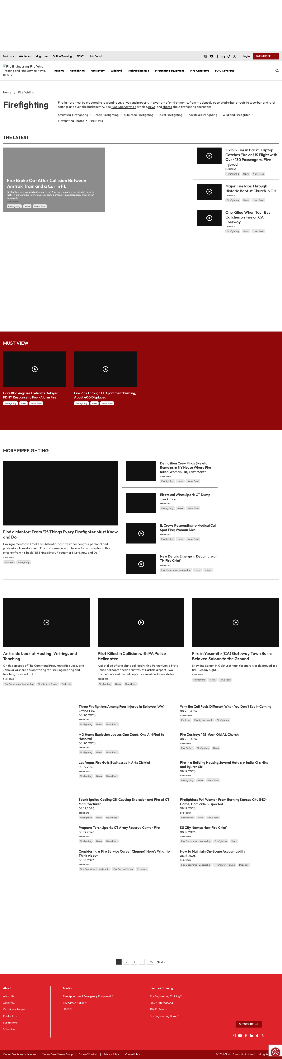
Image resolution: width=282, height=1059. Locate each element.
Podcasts (66, 684)
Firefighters (66, 102)
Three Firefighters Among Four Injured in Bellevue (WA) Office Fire (121, 708)
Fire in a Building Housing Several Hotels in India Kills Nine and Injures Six (224, 764)
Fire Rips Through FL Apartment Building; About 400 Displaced (105, 395)
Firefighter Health (203, 720)
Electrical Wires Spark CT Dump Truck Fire (185, 496)
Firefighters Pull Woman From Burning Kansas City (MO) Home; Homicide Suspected (223, 801)
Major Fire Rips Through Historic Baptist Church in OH (250, 188)
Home (7, 92)
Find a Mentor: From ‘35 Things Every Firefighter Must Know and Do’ (60, 534)
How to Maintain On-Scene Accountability (212, 851)
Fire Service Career (48, 684)
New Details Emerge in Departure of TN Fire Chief (188, 558)
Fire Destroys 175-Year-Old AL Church (209, 734)
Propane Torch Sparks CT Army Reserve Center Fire (119, 827)
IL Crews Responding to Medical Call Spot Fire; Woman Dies (188, 527)
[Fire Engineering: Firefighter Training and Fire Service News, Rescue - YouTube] (212, 56)
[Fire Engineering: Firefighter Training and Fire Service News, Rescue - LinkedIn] (223, 56)
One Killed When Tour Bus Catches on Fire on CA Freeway (247, 217)
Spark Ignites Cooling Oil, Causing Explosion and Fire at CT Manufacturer (124, 801)
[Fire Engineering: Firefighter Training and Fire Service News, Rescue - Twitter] (235, 56)
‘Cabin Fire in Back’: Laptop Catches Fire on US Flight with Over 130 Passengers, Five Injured (251, 157)
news (151, 107)
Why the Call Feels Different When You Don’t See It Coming (225, 706)
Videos (207, 569)
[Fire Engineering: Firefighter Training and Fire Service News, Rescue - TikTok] (229, 56)
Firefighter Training (225, 864)
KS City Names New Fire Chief (203, 827)
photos (167, 107)
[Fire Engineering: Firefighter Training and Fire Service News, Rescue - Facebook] (217, 56)
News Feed (39, 206)
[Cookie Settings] (275, 1052)
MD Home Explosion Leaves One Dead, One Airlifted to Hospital (121, 736)
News (27, 206)
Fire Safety (187, 747)
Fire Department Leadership (175, 569)
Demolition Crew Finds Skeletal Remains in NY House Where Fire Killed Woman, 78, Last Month (185, 467)
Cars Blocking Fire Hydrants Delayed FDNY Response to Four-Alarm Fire (30, 395)
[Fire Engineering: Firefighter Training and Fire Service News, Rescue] (25, 70)
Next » (161, 962)
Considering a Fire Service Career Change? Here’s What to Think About (124, 853)
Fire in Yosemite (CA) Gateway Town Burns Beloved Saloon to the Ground (232, 656)
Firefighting (14, 206)
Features (8, 562)
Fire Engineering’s (123, 107)
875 (150, 962)
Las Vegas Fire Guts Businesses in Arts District (114, 762)
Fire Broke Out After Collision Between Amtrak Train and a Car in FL (46, 183)
